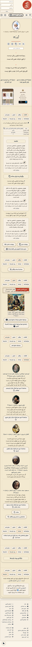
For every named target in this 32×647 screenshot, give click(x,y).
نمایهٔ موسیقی (23, 613)
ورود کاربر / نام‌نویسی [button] (17, 15)
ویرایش (17, 170)
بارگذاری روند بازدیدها (16, 558)
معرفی (25, 628)
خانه (25, 604)
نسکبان (10, 624)
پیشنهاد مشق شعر (16, 345)
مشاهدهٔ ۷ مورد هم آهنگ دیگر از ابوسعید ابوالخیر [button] (16, 389)
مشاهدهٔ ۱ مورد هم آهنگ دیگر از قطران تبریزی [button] (16, 450)
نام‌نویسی (23, 588)
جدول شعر (24, 608)
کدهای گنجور (8, 604)
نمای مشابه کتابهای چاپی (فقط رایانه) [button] (17, 249)
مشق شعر (7, 115)
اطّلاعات (25, 115)
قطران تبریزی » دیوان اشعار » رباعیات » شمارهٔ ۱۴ (16, 435)
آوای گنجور (9, 617)
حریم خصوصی (8, 637)
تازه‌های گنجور (23, 620)
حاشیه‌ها (5, 119)
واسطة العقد (13, 32)
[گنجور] (27, 5)
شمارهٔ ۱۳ (16, 37)
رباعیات (6, 32)
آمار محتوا (24, 637)
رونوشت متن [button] (24, 244)
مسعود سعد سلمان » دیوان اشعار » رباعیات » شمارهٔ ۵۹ (16, 491)
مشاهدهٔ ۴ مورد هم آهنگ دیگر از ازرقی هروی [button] (16, 417)
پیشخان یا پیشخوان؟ (7, 622)
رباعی (13, 130)
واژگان (19, 115)
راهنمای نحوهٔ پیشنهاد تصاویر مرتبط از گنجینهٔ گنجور (16, 325)
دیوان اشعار (21, 32)
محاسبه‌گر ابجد (8, 615)
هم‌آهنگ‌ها (26, 119)
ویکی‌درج (13, 132)
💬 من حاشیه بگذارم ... (14, 581)
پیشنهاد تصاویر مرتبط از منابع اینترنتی (17, 320)
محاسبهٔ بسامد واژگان (17, 269)
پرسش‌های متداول (22, 630)
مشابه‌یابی (24, 617)
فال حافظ (24, 611)
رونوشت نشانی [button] (10, 244)
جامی (27, 32)
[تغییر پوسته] (4, 643)
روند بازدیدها (12, 119)
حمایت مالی (24, 635)
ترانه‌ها (19, 119)
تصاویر (13, 115)
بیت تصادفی (24, 606)
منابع (10, 632)
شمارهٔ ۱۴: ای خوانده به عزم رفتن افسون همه (24, 81)
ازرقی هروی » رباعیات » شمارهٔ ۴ (16, 405)
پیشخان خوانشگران (7, 620)
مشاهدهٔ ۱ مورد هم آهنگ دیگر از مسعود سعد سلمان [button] (16, 506)
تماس (10, 634)
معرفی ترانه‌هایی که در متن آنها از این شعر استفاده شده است (16, 537)
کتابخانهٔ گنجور (8, 611)
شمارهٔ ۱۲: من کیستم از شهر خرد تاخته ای (8, 81)
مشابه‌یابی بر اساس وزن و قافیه (17, 517)
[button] (30, 15)
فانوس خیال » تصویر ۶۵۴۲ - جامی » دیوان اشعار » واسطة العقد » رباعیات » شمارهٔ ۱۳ (16, 314)
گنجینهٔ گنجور (8, 613)
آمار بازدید (9, 630)
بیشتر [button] (17, 512)
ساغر (10, 608)
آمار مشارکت (9, 628)
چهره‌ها (25, 633)
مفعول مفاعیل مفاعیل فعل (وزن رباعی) (14, 128)
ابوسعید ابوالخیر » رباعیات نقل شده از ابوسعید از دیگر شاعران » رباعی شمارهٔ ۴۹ (16, 375)
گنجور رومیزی (8, 606)
